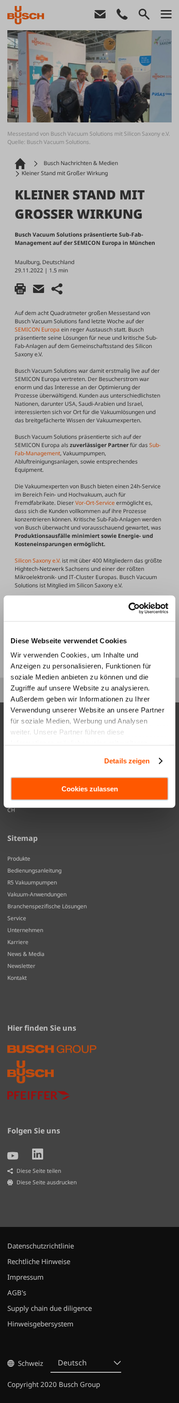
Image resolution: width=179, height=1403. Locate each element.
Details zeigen (127, 761)
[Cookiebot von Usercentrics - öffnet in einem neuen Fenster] (128, 608)
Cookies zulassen (90, 788)
